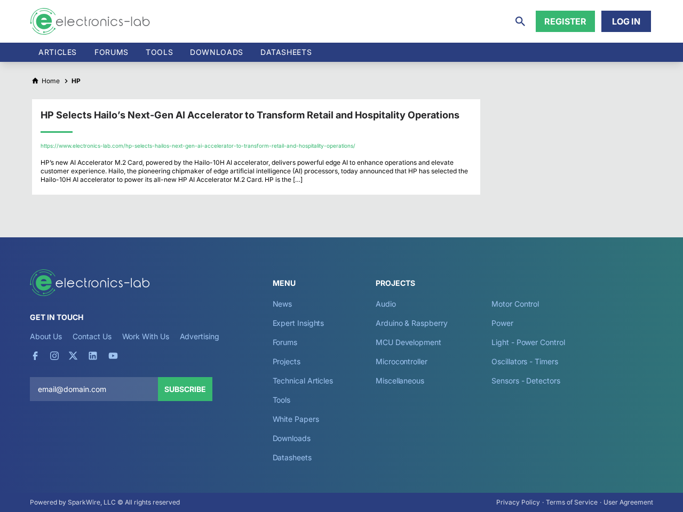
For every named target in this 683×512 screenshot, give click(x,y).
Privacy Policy (518, 502)
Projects (286, 361)
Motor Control (515, 303)
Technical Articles (303, 380)
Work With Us (145, 336)
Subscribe (185, 389)
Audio (386, 303)
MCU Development (408, 342)
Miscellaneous (400, 380)
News (282, 303)
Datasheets (286, 52)
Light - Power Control (528, 342)
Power (502, 322)
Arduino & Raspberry (411, 322)
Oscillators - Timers (524, 361)
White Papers (296, 418)
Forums (111, 52)
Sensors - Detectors (525, 380)
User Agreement (628, 502)
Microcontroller (401, 361)
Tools (159, 52)
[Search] (520, 21)
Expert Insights (298, 322)
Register (565, 21)
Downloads (292, 438)
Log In (626, 21)
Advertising (199, 336)
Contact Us (92, 336)
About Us (46, 336)
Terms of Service (572, 502)
